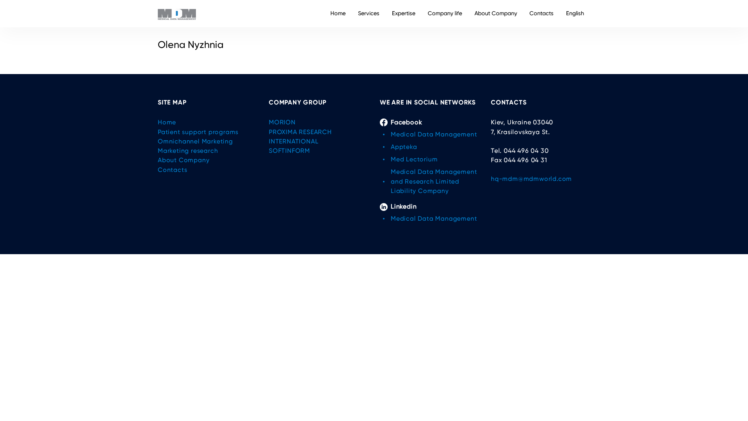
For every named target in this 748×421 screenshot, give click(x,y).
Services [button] (368, 13)
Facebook (406, 122)
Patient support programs (198, 132)
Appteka (404, 146)
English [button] (575, 13)
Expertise (403, 13)
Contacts (541, 13)
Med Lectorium (414, 159)
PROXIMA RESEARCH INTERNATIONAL (300, 136)
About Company (496, 13)
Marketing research (188, 150)
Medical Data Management (434, 134)
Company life (445, 13)
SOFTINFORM (289, 150)
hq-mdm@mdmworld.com (531, 178)
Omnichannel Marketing (195, 141)
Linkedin (403, 206)
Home (338, 13)
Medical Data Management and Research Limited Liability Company (434, 181)
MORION (282, 122)
